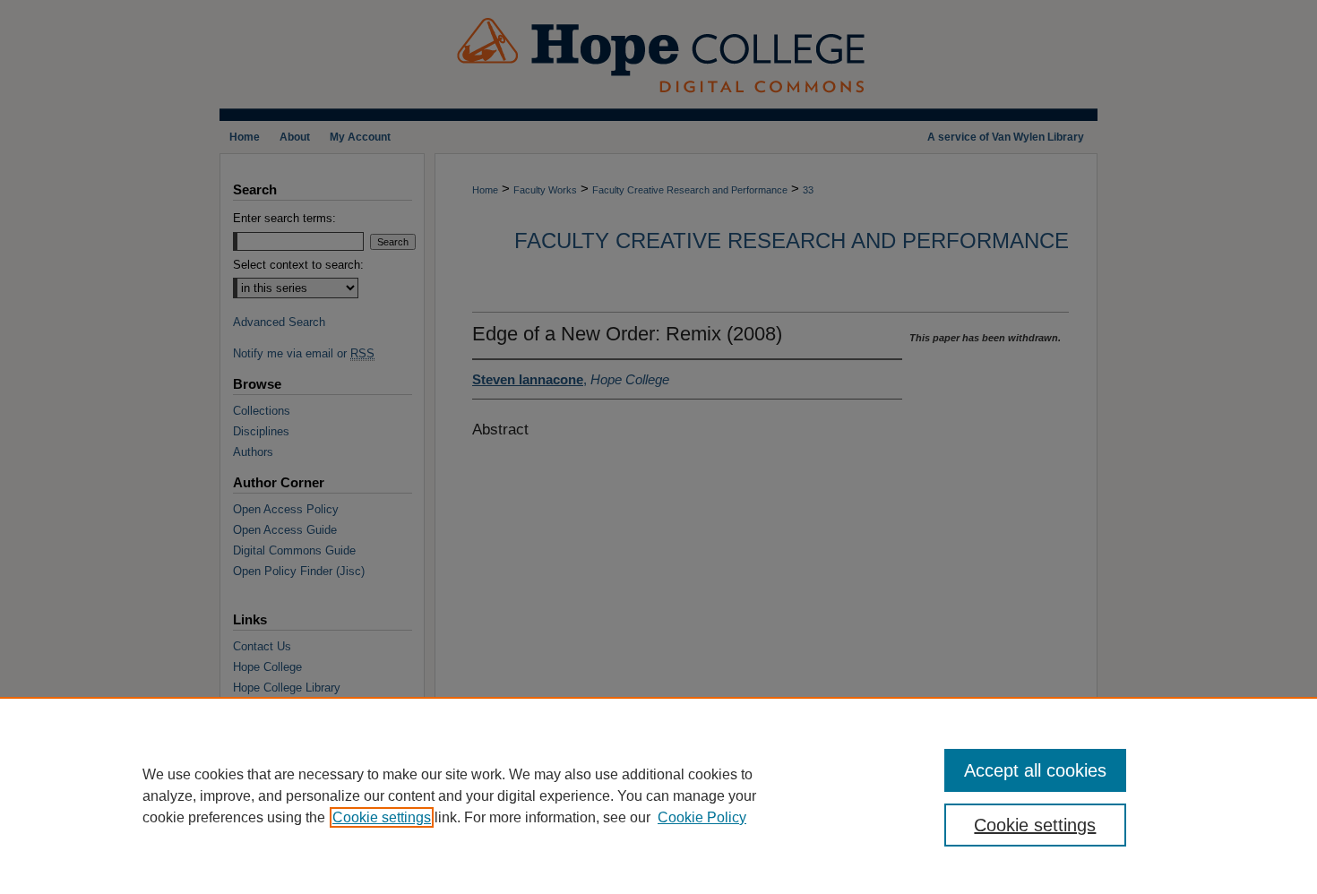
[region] (658, 795)
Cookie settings (381, 817)
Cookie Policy (702, 817)
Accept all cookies (1035, 770)
